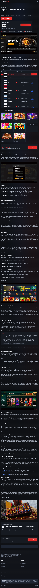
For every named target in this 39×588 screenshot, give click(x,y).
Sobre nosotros (3, 570)
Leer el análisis (5, 532)
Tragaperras (3, 563)
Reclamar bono (34, 74)
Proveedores (3, 566)
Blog (1, 575)
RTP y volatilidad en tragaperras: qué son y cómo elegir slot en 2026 (19, 527)
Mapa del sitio (3, 576)
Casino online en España (6, 470)
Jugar (32, 77)
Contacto (2, 573)
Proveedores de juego (6, 474)
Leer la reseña (29, 26)
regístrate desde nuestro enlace (6, 159)
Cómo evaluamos (3, 572)
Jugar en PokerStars (6, 18)
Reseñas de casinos (5, 471)
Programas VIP (22, 566)
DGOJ (2, 317)
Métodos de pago (23, 563)
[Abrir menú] (37, 1)
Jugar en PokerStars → (25, 24)
